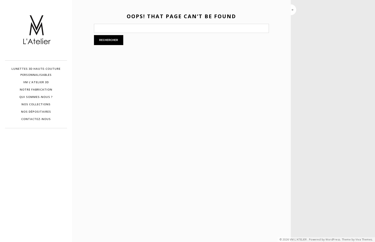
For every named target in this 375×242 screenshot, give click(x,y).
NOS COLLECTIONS (36, 104)
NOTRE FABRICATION (36, 89)
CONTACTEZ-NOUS (36, 119)
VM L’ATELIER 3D (36, 82)
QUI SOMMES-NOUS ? (36, 97)
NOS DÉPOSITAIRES (36, 112)
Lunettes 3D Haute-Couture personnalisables (36, 72)
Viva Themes (363, 239)
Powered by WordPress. (325, 239)
